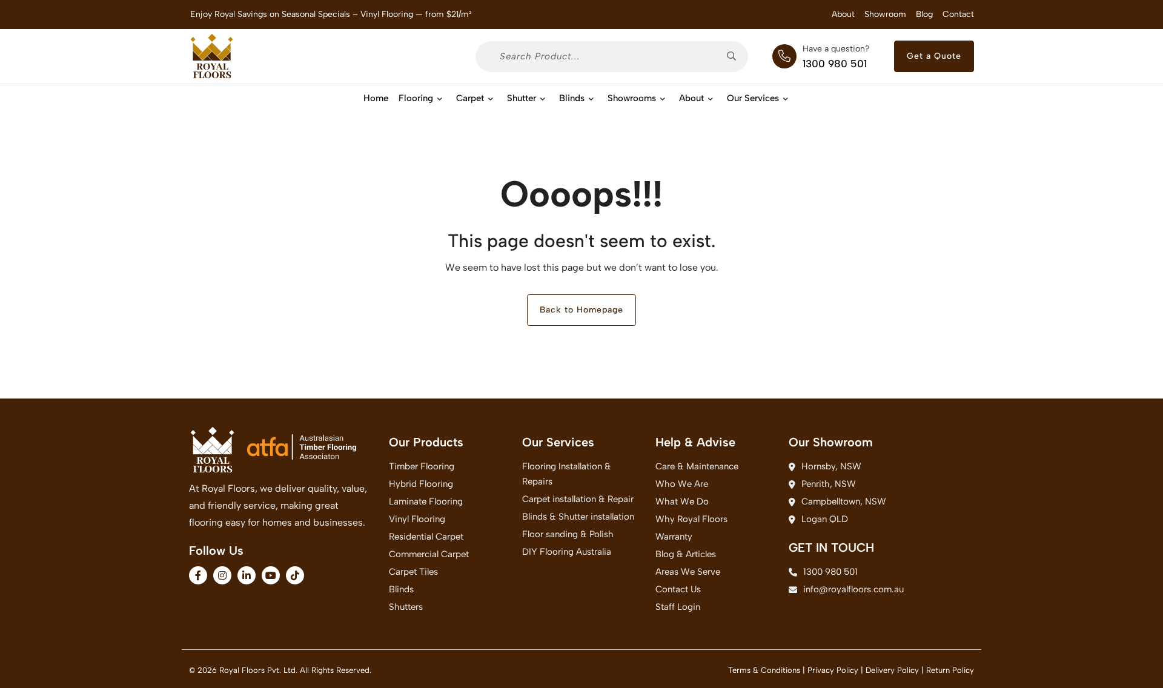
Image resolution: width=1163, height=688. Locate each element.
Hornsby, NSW (831, 466)
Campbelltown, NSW (843, 501)
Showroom (885, 14)
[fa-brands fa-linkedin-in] (246, 575)
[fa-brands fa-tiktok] (295, 575)
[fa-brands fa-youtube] (270, 575)
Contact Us (678, 589)
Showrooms (632, 98)
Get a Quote (934, 56)
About (843, 14)
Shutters (406, 606)
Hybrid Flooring (421, 483)
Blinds (572, 98)
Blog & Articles (685, 554)
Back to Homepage (581, 310)
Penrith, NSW (828, 483)
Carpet (470, 98)
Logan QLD (824, 519)
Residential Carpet (426, 536)
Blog (924, 14)
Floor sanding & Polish (568, 534)
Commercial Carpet (429, 554)
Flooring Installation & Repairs (566, 474)
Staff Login (677, 606)
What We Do (682, 501)
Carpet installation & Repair (578, 499)
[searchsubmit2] (735, 56)
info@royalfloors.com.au (853, 589)
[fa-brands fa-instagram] (222, 575)
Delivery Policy (892, 670)
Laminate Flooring (426, 501)
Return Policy (950, 670)
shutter (521, 98)
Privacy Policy (832, 670)
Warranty (673, 536)
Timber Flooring (421, 466)
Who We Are (681, 483)
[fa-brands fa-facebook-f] (198, 575)
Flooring (416, 98)
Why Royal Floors (691, 519)
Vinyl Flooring (417, 519)
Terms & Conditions (764, 670)
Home (375, 98)
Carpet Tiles (413, 571)
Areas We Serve (687, 571)
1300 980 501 (835, 64)
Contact (958, 14)
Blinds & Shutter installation (578, 516)
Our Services (753, 98)
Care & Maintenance (696, 466)
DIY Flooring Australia (566, 551)
